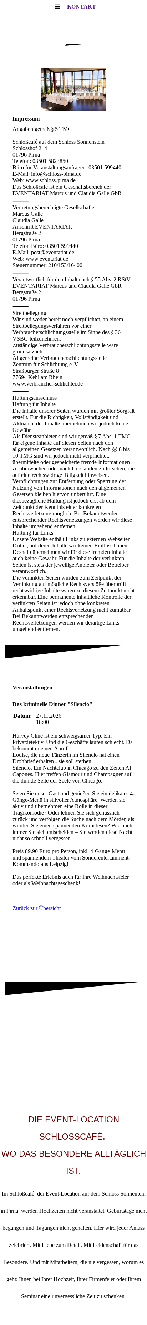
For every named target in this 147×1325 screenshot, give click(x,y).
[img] (73, 89)
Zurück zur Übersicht (36, 908)
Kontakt (81, 7)
